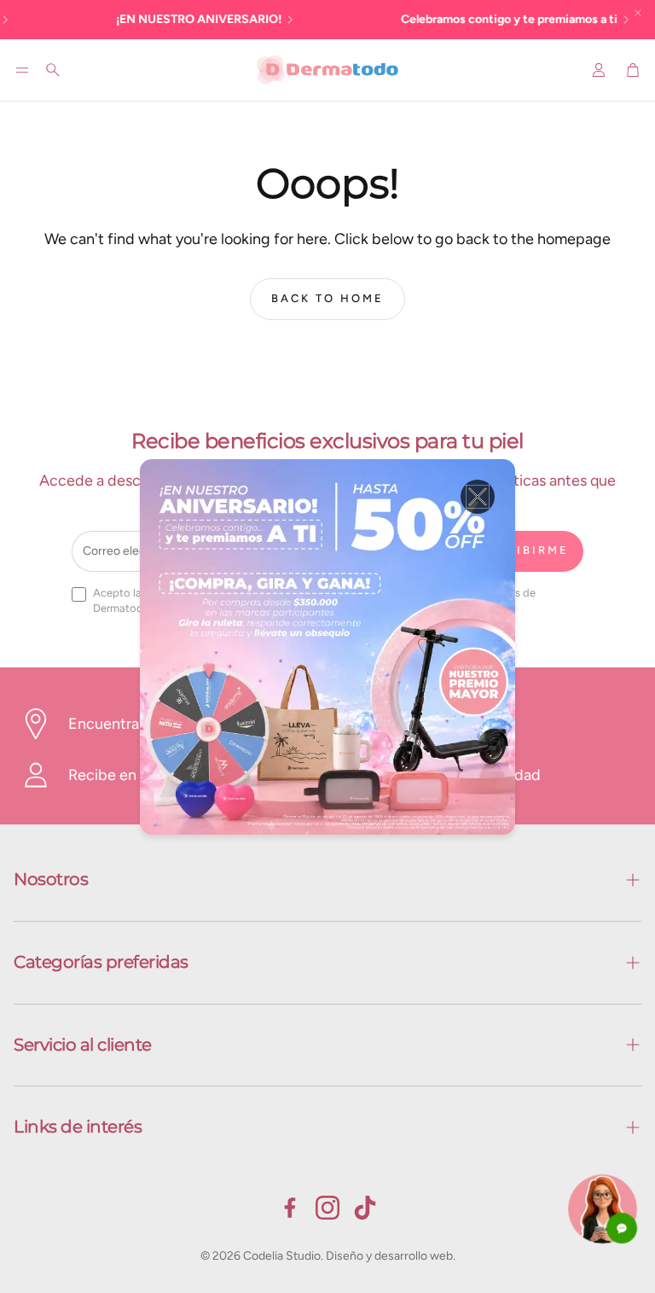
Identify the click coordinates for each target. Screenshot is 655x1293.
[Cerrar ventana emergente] (478, 497)
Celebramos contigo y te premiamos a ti (466, 19)
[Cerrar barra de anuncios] (638, 13)
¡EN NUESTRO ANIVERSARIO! (156, 19)
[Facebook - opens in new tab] (290, 1208)
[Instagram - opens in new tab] (327, 1208)
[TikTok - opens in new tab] (365, 1208)
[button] (22, 70)
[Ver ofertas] (327, 647)
